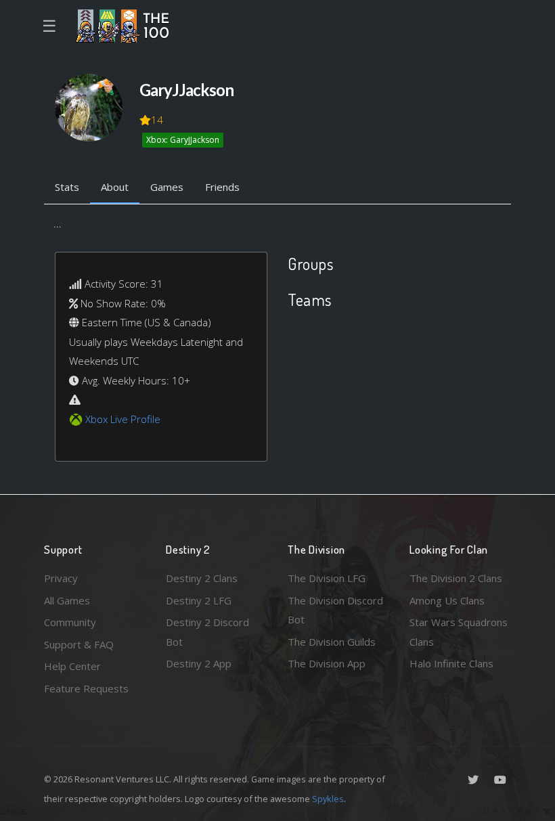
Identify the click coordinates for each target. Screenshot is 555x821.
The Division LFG (326, 578)
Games (166, 187)
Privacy (61, 578)
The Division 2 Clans (455, 578)
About (115, 187)
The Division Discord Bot (335, 610)
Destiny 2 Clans (202, 578)
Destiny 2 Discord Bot (207, 631)
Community (70, 622)
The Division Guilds (332, 641)
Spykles (328, 799)
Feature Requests (86, 688)
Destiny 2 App (198, 663)
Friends (222, 187)
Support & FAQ (79, 644)
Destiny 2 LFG (198, 600)
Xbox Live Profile (122, 419)
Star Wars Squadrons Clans (458, 631)
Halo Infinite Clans (451, 663)
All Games (67, 600)
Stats (67, 187)
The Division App (326, 663)
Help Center (72, 666)
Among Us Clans (447, 600)
